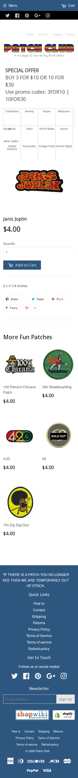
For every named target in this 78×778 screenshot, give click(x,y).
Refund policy (39, 648)
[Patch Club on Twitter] (7, 15)
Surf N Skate (46, 128)
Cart (71, 5)
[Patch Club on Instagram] (48, 15)
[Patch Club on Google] (37, 15)
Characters (12, 111)
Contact (30, 34)
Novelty (29, 111)
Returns (39, 622)
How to (39, 603)
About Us (44, 34)
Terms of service (39, 642)
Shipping (57, 34)
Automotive (29, 146)
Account (70, 34)
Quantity (9, 243)
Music (12, 128)
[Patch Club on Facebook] (17, 15)
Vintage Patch (47, 146)
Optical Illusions (12, 147)
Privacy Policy (39, 629)
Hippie (47, 111)
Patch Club (42, 751)
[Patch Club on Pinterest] (27, 15)
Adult (29, 128)
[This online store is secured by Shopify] (64, 715)
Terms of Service (39, 635)
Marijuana (64, 111)
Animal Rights (64, 146)
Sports (64, 128)
